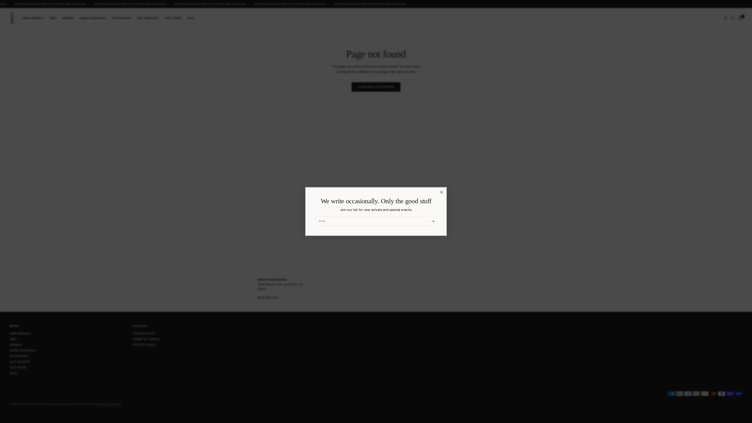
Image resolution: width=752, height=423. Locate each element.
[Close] (442, 192)
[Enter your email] (433, 221)
